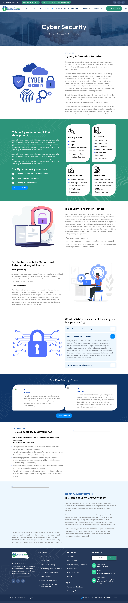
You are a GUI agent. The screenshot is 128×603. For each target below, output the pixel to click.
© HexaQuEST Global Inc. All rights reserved (25, 598)
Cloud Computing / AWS (50, 572)
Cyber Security (46, 557)
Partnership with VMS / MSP (51, 569)
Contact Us (71, 576)
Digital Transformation (49, 580)
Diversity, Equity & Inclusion (77, 565)
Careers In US (72, 569)
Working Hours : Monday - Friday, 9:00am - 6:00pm (100, 597)
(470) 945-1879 (30, 2)
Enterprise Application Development (49, 585)
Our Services (72, 561)
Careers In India (73, 572)
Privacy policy (72, 591)
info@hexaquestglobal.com (106, 573)
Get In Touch (18, 188)
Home (51, 34)
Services (60, 34)
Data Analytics (46, 576)
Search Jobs (113, 8)
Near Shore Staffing (48, 565)
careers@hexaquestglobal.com (56, 2)
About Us (70, 557)
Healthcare (45, 561)
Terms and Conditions (75, 587)
